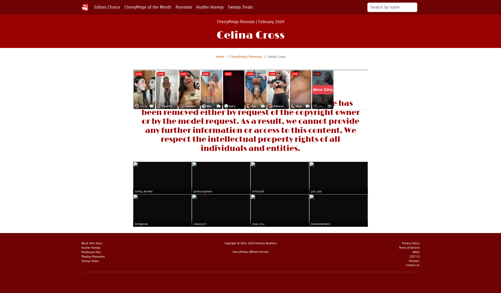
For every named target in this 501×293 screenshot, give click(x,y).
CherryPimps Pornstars (245, 57)
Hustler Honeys (210, 7)
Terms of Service (409, 247)
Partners (414, 261)
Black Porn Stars (91, 243)
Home (220, 57)
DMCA (416, 252)
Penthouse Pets (91, 252)
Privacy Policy (411, 243)
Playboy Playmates (93, 256)
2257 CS (414, 256)
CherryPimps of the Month (147, 7)
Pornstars (184, 7)
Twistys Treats (240, 7)
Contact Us (413, 265)
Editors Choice (107, 7)
